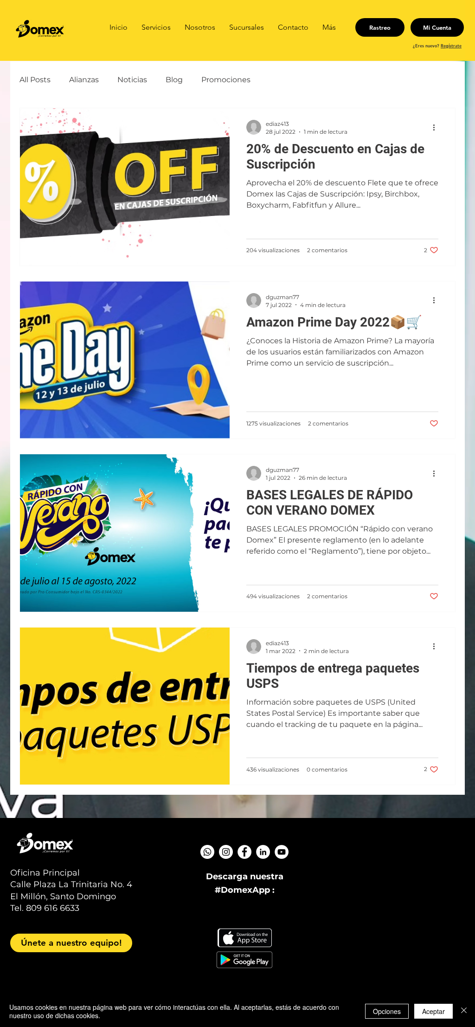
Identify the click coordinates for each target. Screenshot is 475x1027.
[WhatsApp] (207, 852)
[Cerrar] (463, 1011)
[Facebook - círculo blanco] (244, 852)
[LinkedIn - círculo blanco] (263, 852)
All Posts (35, 79)
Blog (174, 79)
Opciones (387, 1011)
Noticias (132, 79)
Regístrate (451, 45)
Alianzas (84, 79)
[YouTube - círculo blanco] (282, 852)
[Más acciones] (437, 127)
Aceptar (433, 1011)
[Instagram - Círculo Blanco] (226, 852)
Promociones (225, 79)
